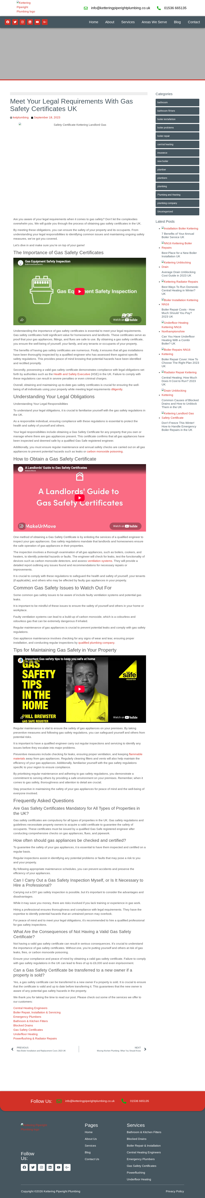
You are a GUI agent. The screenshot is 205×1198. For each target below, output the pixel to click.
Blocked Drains (23, 1025)
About (109, 22)
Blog (177, 22)
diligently (116, 389)
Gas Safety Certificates (28, 1029)
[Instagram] (22, 22)
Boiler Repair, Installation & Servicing (37, 1012)
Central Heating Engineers (30, 1008)
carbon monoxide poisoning (105, 451)
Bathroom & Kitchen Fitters (30, 1021)
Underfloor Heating (25, 1034)
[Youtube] (37, 22)
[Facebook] (8, 22)
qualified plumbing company (96, 642)
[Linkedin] (30, 22)
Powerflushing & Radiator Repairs (35, 1038)
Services (128, 22)
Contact (194, 22)
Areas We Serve (154, 22)
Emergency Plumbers (27, 1016)
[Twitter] (15, 22)
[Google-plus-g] (45, 22)
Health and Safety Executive (72, 374)
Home (93, 22)
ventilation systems (100, 560)
